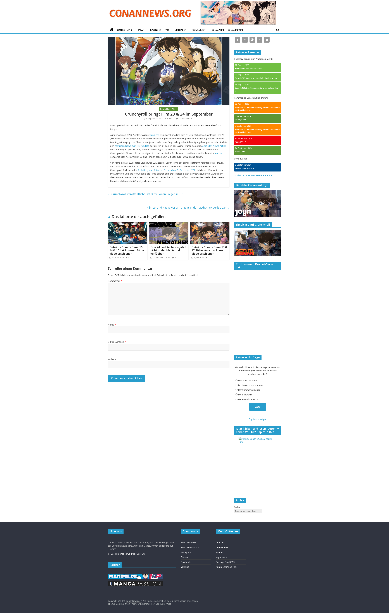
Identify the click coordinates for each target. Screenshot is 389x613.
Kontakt (220, 552)
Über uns (220, 542)
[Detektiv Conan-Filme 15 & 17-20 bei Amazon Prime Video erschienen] (209, 223)
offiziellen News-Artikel (214, 145)
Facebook (186, 562)
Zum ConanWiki (188, 542)
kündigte (154, 134)
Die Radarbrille (245, 394)
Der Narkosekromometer (250, 385)
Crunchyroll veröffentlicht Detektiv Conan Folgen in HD (145, 194)
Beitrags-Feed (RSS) (225, 562)
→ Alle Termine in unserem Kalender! (253, 175)
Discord (184, 557)
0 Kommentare (185, 118)
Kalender (155, 29)
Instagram (186, 552)
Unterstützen (222, 547)
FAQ (167, 29)
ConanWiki (218, 29)
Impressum (221, 557)
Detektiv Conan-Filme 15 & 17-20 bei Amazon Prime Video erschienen (209, 250)
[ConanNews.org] (111, 30)
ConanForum (235, 29)
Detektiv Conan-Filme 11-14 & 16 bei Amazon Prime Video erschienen (126, 250)
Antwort (219, 153)
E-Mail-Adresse (117, 341)
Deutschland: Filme (168, 109)
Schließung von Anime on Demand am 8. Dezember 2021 (167, 169)
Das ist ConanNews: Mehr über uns (128, 553)
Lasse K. (171, 118)
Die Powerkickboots (248, 399)
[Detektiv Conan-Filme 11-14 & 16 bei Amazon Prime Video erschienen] (127, 223)
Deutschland (124, 29)
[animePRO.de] (156, 575)
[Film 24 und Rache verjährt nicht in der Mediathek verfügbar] (168, 223)
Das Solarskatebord (248, 380)
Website (112, 359)
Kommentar (115, 280)
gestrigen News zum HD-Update (131, 145)
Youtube (185, 566)
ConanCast (199, 29)
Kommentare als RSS (226, 566)
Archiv (237, 507)
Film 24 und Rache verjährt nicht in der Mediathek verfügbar (188, 207)
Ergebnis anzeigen (258, 419)
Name (112, 324)
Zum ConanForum (190, 547)
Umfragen (180, 29)
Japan (141, 29)
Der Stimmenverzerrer (249, 389)
